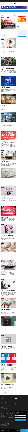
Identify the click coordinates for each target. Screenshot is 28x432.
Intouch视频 (16, 403)
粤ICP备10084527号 (18, 430)
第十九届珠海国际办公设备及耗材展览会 (5, 418)
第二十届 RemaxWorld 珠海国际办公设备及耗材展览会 (7, 414)
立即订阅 (22, 36)
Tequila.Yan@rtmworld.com (5, 408)
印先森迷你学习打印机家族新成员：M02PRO (7, 309)
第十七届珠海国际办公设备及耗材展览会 (5, 425)
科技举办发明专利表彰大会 (5, 217)
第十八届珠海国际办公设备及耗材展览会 (5, 424)
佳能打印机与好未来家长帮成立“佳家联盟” (7, 235)
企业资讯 (3, 39)
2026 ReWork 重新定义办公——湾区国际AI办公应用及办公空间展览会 (7, 416)
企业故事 (3, 187)
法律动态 (3, 57)
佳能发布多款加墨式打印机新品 (5, 161)
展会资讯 (3, 131)
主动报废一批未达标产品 (5, 105)
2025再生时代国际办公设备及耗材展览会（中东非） (7, 417)
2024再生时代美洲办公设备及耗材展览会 (6, 423)
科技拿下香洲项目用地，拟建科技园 (7, 124)
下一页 (4, 392)
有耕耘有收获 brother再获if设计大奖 (6, 346)
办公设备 (3, 76)
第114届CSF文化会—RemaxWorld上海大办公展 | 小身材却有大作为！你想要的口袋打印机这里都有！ (8, 365)
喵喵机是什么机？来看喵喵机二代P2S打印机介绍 (8, 384)
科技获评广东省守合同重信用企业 (6, 272)
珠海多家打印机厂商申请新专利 (5, 87)
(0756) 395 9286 (4, 402)
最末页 (5, 392)
